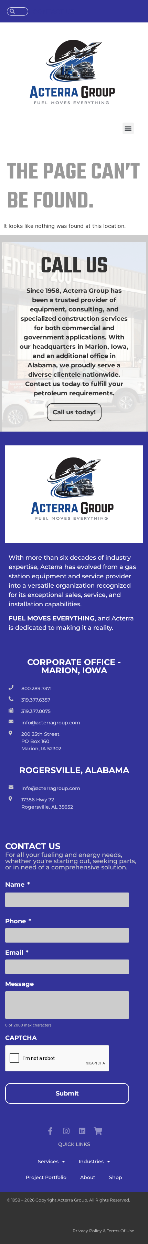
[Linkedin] (82, 1131)
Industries (91, 1161)
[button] (128, 128)
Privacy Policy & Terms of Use (103, 1230)
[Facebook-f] (50, 1131)
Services (48, 1161)
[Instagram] (66, 1131)
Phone (18, 921)
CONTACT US (53, 11)
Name (17, 884)
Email (17, 952)
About (87, 1177)
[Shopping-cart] (98, 1131)
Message (19, 984)
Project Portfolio (46, 1177)
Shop (115, 1177)
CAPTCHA (21, 1038)
